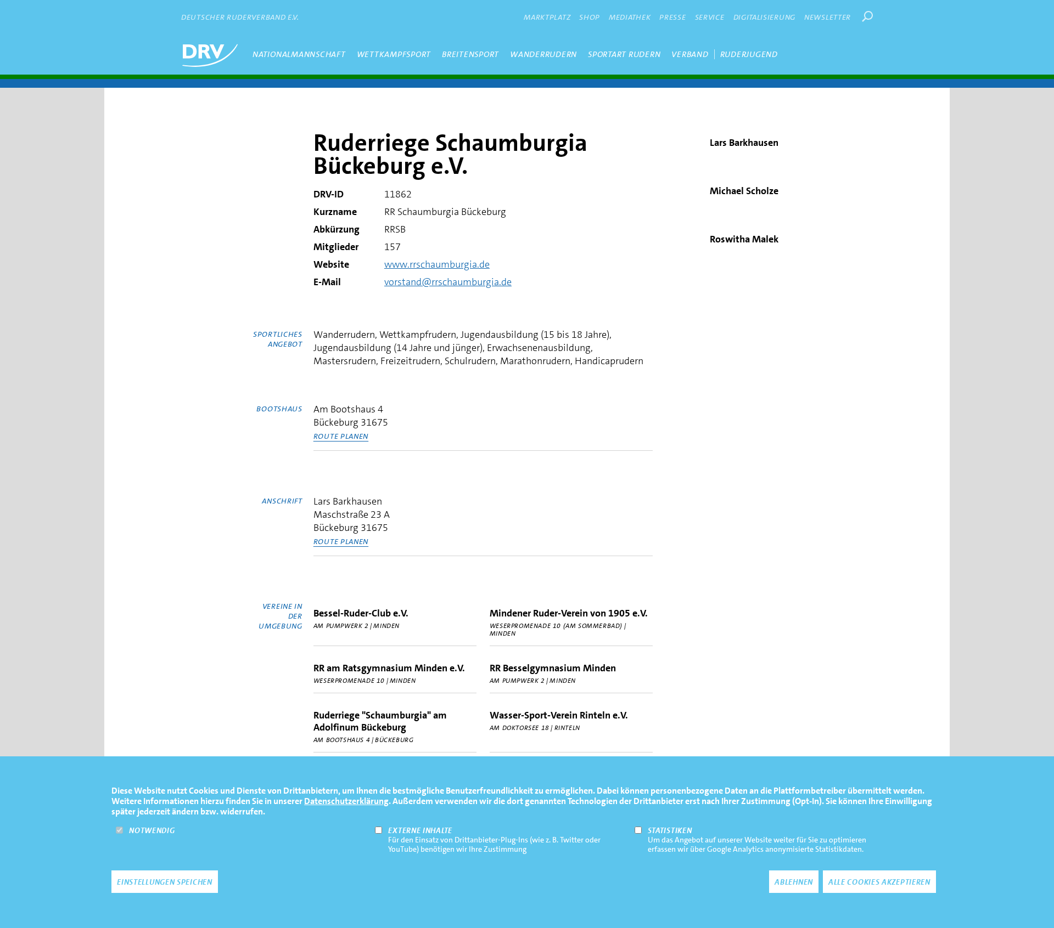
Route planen (340, 436)
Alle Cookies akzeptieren (879, 882)
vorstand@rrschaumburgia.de (448, 281)
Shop (589, 17)
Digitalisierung (764, 17)
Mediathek (630, 17)
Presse (672, 17)
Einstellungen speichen (164, 882)
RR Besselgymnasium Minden (553, 668)
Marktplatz (547, 17)
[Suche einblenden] (867, 16)
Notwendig (152, 830)
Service (710, 17)
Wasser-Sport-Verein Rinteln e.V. (559, 715)
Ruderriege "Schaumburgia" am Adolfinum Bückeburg (380, 721)
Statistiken (670, 830)
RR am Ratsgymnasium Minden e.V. (389, 668)
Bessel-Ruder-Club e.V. (360, 613)
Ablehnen (794, 882)
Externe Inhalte (420, 830)
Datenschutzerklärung (346, 801)
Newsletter (827, 17)
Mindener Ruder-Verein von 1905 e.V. (569, 613)
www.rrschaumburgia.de (437, 264)
